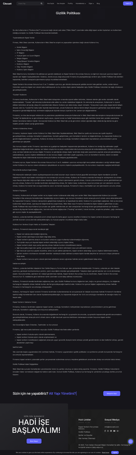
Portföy (70, 3)
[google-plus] (118, 431)
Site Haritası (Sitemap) (86, 438)
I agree (115, 452)
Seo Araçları (61, 3)
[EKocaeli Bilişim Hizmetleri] (7, 3)
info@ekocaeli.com (112, 427)
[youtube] (114, 431)
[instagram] (108, 431)
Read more (105, 452)
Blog (98, 3)
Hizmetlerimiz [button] (80, 3)
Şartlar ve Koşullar (85, 435)
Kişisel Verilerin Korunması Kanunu (88, 428)
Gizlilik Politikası (84, 432)
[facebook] (105, 431)
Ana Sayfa (50, 3)
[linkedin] (111, 431)
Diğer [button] (90, 3)
